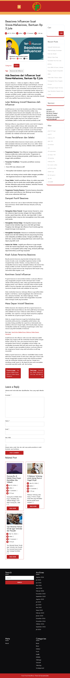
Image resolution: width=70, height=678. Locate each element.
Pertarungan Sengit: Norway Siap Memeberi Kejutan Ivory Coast (55, 91)
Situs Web (8, 438)
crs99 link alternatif (51, 119)
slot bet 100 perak (51, 115)
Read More (14, 508)
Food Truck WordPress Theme (30, 676)
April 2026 (39, 588)
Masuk (7, 643)
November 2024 (40, 621)
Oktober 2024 (40, 624)
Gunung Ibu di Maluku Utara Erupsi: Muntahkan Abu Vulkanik (14, 479)
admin (20, 33)
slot (49, 148)
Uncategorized (40, 668)
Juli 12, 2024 (11, 33)
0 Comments (13, 491)
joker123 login (52, 131)
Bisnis (37, 646)
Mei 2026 (39, 585)
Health (37, 654)
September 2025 (41, 596)
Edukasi (17, 66)
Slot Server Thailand (51, 113)
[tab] (19, 7)
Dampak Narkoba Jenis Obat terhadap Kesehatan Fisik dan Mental (55, 50)
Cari (49, 27)
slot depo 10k (51, 155)
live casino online (52, 165)
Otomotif (38, 663)
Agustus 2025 (40, 599)
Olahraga (38, 660)
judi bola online (52, 168)
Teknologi (38, 665)
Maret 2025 (39, 610)
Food (37, 652)
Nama (7, 421)
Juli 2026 (38, 580)
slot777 (50, 134)
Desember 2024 (40, 618)
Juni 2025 (38, 605)
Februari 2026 (40, 591)
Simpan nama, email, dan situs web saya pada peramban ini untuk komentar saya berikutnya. (23, 448)
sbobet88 (49, 109)
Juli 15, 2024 (13, 485)
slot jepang (51, 158)
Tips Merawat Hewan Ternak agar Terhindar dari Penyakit (14, 528)
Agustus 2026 (40, 577)
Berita (37, 643)
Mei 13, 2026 (13, 534)
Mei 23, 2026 (34, 483)
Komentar (8, 395)
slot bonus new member (53, 117)
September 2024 (41, 627)
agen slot (50, 141)
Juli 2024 (38, 629)
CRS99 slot (51, 172)
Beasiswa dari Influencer (16, 71)
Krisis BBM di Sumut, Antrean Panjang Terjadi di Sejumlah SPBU (55, 70)
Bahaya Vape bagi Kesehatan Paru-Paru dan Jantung (54, 60)
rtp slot (49, 178)
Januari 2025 (39, 616)
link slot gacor (51, 175)
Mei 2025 (39, 607)
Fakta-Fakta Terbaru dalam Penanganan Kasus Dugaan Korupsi (55, 81)
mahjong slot (51, 138)
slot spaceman (52, 151)
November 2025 (40, 594)
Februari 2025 (40, 613)
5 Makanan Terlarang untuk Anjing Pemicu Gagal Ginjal (34, 478)
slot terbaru (51, 144)
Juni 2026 (38, 583)
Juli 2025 (38, 602)
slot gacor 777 (50, 111)
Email (7, 429)
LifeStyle (38, 657)
